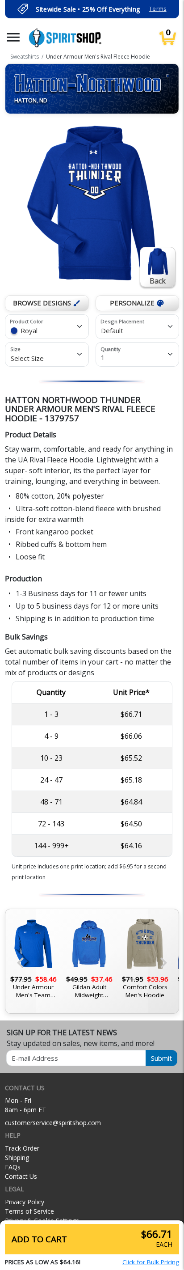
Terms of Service (29, 1211)
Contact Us (21, 1176)
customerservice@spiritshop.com (53, 1122)
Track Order (22, 1148)
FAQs (13, 1167)
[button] (13, 37)
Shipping (17, 1157)
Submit (161, 1058)
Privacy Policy (24, 1202)
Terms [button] (157, 9)
